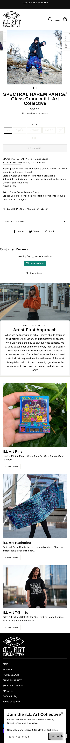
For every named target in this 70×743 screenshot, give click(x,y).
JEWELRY (8, 669)
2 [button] (37, 88)
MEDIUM (34, 130)
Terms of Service (12, 701)
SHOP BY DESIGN (13, 685)
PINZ (5, 664)
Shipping (25, 113)
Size (35, 124)
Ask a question (15, 221)
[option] (35, 3)
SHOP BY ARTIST (12, 680)
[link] (41, 159)
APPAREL (8, 691)
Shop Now (11, 466)
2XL (34, 138)
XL (60, 130)
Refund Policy (10, 696)
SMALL (19, 130)
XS (8, 130)
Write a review (35, 263)
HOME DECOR (11, 675)
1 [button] (34, 88)
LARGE (49, 130)
